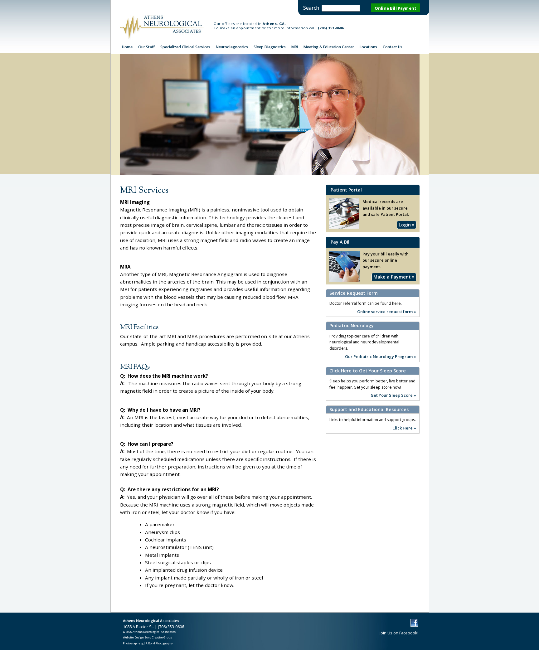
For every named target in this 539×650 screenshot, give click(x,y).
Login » (407, 225)
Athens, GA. (274, 23)
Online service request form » (386, 311)
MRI (294, 47)
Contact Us (392, 47)
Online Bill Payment (395, 8)
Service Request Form (353, 293)
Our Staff (146, 47)
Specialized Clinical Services (185, 47)
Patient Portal (346, 190)
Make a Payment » (394, 277)
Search (311, 7)
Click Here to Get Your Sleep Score (367, 371)
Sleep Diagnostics (270, 47)
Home (127, 47)
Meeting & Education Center (328, 47)
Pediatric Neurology (351, 325)
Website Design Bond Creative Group (147, 637)
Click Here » (404, 427)
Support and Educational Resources (369, 409)
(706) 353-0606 (331, 28)
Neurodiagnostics (232, 47)
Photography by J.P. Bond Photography (147, 643)
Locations (368, 47)
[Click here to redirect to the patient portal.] (344, 280)
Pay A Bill (341, 242)
